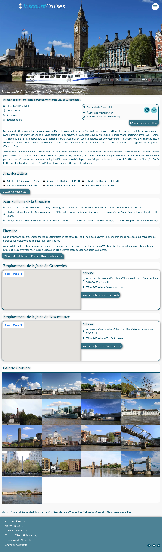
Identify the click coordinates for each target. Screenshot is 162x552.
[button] (155, 6)
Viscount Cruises (10, 512)
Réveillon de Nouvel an (19, 540)
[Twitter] (154, 545)
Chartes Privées (14, 530)
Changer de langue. (16, 544)
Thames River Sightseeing (21, 535)
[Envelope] (158, 545)
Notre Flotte (12, 525)
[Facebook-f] (149, 545)
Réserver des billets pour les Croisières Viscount (44, 512)
